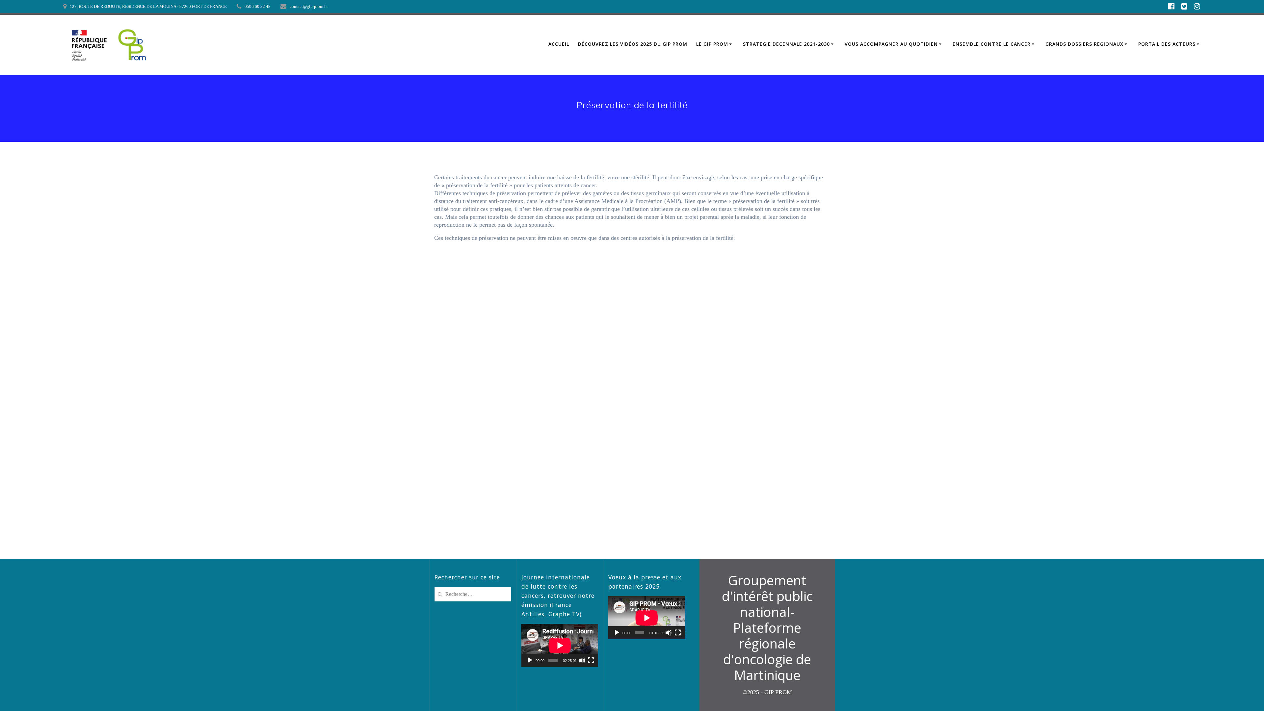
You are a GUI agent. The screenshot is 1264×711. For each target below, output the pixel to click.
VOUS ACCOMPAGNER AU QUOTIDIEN (891, 44)
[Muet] (582, 660)
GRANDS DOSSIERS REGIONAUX (1084, 44)
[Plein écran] (591, 660)
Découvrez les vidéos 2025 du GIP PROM (632, 44)
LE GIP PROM (712, 44)
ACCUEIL (558, 44)
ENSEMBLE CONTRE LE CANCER (992, 44)
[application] (559, 645)
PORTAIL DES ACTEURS (1167, 44)
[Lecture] (530, 660)
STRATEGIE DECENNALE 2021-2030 (786, 44)
